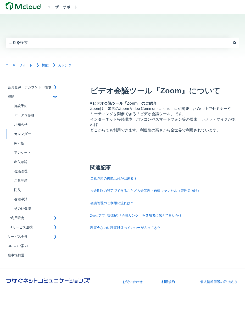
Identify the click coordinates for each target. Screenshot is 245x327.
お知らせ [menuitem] (21, 124)
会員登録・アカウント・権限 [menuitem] (29, 87)
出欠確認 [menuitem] (21, 162)
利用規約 (168, 282)
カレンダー (66, 65)
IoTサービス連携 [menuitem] (20, 227)
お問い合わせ (132, 282)
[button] (55, 88)
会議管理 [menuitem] (21, 171)
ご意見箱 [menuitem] (21, 180)
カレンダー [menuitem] (22, 134)
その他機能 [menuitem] (22, 208)
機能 (45, 65)
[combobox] (118, 43)
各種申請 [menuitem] (21, 199)
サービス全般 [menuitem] (18, 236)
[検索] (234, 43)
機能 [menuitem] (11, 96)
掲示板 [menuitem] (19, 143)
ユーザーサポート (62, 6)
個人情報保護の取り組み (218, 282)
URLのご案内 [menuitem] (18, 246)
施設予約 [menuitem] (21, 106)
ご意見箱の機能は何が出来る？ (113, 178)
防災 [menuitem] (17, 190)
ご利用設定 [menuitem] (16, 218)
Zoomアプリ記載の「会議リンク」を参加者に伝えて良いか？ (136, 215)
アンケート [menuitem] (22, 152)
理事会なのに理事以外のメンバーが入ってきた (125, 227)
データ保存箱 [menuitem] (24, 115)
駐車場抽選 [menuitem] (16, 255)
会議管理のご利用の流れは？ (112, 203)
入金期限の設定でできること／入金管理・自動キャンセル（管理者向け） (145, 190)
